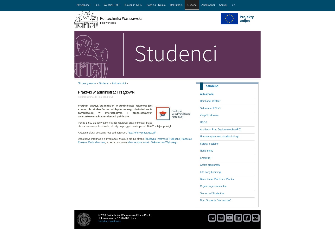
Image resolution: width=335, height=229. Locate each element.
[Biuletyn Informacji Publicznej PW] (221, 218)
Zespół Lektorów (209, 115)
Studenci (212, 86)
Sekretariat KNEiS (210, 108)
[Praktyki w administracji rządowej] (173, 121)
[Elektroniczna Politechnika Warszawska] (256, 218)
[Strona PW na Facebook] (247, 218)
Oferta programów (210, 164)
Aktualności (207, 94)
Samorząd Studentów (212, 193)
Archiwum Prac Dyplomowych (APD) (220, 129)
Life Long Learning (210, 172)
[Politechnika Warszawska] (212, 218)
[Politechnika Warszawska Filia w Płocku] (108, 27)
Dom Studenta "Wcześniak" (215, 200)
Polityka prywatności (109, 221)
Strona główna (87, 83)
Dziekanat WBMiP (210, 101)
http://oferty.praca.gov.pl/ (142, 132)
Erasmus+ (206, 157)
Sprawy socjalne (209, 143)
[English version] (233, 5)
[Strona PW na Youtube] (229, 218)
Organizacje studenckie (213, 186)
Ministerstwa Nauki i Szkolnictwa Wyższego (152, 142)
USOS (203, 122)
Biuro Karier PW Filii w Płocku (217, 179)
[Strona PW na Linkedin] (238, 218)
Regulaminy (206, 150)
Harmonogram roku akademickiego (219, 136)
